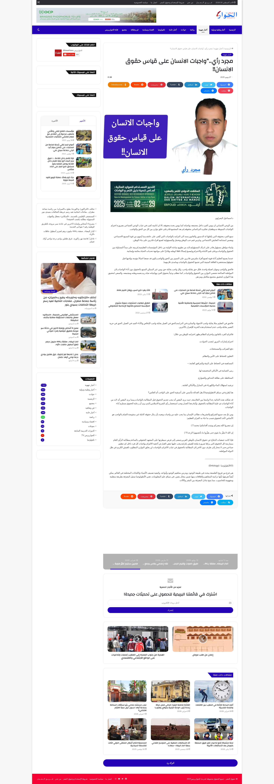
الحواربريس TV (87, 435)
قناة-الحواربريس (111, 30)
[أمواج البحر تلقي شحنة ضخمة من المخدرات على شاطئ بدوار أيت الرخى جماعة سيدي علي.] (225, 294)
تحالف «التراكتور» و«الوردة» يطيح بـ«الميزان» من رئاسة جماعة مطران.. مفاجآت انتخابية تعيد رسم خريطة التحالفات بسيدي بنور (69, 301)
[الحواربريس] (226, 15)
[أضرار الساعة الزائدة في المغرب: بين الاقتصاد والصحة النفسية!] (213, 691)
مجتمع (124, 30)
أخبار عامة (173, 30)
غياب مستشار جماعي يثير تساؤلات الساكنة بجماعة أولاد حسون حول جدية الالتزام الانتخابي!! (128, 707)
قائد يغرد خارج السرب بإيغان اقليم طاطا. (133, 290)
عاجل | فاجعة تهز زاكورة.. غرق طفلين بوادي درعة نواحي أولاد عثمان (59, 356)
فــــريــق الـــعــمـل (204, 2)
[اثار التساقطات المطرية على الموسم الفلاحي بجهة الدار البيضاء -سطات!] (170, 729)
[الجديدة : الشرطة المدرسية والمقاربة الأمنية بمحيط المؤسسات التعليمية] (225, 307)
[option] (215, 561)
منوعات (91, 426)
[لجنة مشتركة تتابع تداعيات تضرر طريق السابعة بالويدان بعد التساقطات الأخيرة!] (213, 729)
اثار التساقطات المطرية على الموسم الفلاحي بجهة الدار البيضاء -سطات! (171, 744)
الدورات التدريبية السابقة (84, 431)
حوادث (183, 30)
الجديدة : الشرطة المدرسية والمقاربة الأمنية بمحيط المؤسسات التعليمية (196, 304)
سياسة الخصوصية (141, 2)
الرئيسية (232, 30)
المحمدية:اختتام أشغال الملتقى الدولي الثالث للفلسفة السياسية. (127, 744)
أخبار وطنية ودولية (218, 30)
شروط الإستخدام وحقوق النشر (172, 2)
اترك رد (170, 762)
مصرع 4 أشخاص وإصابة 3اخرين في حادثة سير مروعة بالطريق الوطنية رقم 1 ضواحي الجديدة (59, 331)
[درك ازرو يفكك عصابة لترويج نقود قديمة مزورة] (84, 181)
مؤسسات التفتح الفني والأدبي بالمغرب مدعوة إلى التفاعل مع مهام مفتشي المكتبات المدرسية (60, 134)
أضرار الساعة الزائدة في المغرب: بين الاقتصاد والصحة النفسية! (214, 706)
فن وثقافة (134, 30)
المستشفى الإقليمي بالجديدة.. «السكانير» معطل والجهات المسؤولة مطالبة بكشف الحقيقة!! (60, 317)
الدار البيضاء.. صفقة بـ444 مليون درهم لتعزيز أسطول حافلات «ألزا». (62, 343)
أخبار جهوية (203, 30)
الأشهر (82, 120)
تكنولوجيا (161, 30)
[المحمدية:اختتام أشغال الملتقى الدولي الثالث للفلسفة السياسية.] (127, 729)
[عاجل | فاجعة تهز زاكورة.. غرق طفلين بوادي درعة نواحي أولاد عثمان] (88, 358)
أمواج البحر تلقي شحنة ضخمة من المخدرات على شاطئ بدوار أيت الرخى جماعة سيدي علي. (194, 291)
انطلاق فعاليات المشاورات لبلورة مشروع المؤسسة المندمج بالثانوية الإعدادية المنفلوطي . (129, 305)
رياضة (192, 30)
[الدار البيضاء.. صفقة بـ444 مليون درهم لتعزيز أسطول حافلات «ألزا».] (88, 345)
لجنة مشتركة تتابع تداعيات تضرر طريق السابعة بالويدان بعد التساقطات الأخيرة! (214, 744)
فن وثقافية (89, 408)
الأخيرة (55, 120)
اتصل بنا (154, 2)
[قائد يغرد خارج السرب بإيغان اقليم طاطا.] (160, 294)
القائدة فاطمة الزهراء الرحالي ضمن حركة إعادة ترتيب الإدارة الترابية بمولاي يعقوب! (172, 706)
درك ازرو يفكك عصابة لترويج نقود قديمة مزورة (60, 179)
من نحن (190, 2)
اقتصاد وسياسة (148, 30)
